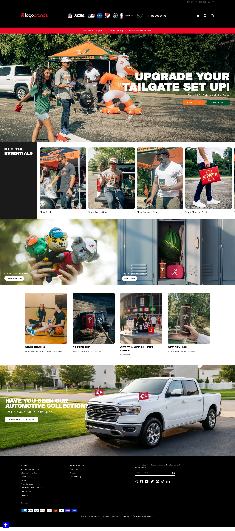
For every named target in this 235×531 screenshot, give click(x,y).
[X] (196, 1)
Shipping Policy (76, 469)
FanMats (24, 495)
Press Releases (27, 484)
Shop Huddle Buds (14, 278)
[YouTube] (204, 1)
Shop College (194, 102)
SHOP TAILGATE (218, 102)
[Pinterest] (209, 1)
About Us (24, 465)
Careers (24, 480)
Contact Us (25, 477)
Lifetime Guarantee (29, 473)
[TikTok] (213, 1)
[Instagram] (192, 1)
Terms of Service (77, 465)
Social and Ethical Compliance (33, 488)
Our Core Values (27, 491)
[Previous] (6, 212)
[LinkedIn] (200, 1)
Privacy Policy (75, 473)
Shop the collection (21, 419)
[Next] (11, 212)
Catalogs (24, 503)
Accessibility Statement (30, 469)
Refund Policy (75, 477)
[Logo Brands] (34, 15)
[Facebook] (188, 1)
